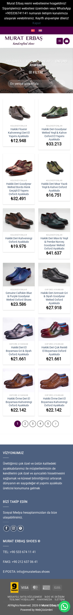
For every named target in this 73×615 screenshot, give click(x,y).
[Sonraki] (55, 424)
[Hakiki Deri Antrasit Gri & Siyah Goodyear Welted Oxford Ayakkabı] (54, 274)
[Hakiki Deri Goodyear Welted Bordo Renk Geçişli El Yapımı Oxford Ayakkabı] (19, 165)
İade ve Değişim (54, 596)
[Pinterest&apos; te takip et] (20, 528)
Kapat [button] (37, 23)
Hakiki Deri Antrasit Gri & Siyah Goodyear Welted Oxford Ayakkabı (54, 298)
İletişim (60, 599)
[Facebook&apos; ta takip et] (6, 528)
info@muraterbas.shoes (33, 571)
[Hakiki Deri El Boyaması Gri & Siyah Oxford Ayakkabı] (19, 329)
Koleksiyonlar (38, 61)
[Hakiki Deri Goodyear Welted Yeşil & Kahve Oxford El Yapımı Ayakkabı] (54, 111)
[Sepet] (66, 41)
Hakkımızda (44, 599)
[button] (64, 606)
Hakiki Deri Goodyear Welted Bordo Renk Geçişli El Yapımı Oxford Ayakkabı (18, 189)
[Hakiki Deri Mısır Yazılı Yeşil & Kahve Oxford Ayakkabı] (54, 165)
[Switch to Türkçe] (33, 30)
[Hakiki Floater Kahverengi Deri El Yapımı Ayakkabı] (19, 111)
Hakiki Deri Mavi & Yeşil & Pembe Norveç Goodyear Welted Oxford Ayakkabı (54, 243)
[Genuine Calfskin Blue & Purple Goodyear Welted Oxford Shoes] (19, 274)
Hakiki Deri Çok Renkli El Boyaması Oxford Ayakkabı (54, 351)
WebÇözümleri (44, 610)
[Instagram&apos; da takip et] (13, 528)
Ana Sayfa (14, 61)
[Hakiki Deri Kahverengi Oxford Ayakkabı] (19, 220)
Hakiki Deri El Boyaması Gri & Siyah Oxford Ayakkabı (19, 351)
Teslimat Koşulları (21, 599)
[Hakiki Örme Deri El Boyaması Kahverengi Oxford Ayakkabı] (19, 380)
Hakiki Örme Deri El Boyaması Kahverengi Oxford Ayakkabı (19, 402)
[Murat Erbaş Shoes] (28, 41)
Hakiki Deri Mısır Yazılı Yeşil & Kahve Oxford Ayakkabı (54, 187)
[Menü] (59, 41)
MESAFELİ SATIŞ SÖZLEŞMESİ (25, 596)
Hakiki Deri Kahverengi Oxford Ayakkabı (18, 240)
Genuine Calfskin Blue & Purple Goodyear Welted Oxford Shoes (19, 296)
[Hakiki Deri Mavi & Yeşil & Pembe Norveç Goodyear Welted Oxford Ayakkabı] (54, 220)
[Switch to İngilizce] (40, 30)
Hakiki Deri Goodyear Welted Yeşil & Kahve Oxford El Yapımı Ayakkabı (54, 134)
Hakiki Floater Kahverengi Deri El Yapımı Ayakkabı (19, 132)
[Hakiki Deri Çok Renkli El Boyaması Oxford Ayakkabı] (54, 329)
